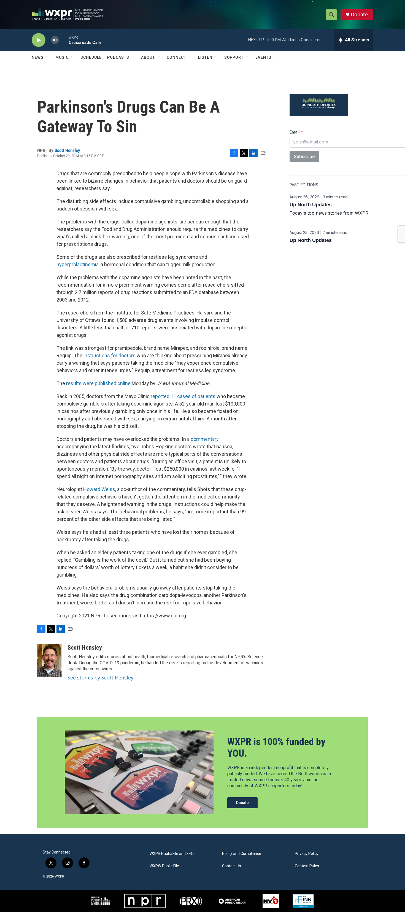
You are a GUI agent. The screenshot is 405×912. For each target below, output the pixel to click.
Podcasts (118, 57)
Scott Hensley (67, 150)
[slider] (64, 40)
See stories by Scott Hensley (100, 677)
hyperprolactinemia (77, 264)
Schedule (91, 57)
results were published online (98, 383)
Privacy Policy (306, 854)
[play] (38, 40)
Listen (205, 57)
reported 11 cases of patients (183, 396)
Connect (176, 57)
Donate (359, 14)
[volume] (55, 40)
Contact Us (231, 866)
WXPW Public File (164, 866)
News (38, 57)
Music (62, 57)
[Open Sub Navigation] (47, 57)
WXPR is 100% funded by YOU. (276, 747)
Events (263, 57)
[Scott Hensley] (49, 660)
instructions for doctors (109, 355)
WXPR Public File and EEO (172, 854)
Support (234, 57)
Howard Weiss (99, 489)
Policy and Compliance (241, 854)
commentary (205, 439)
